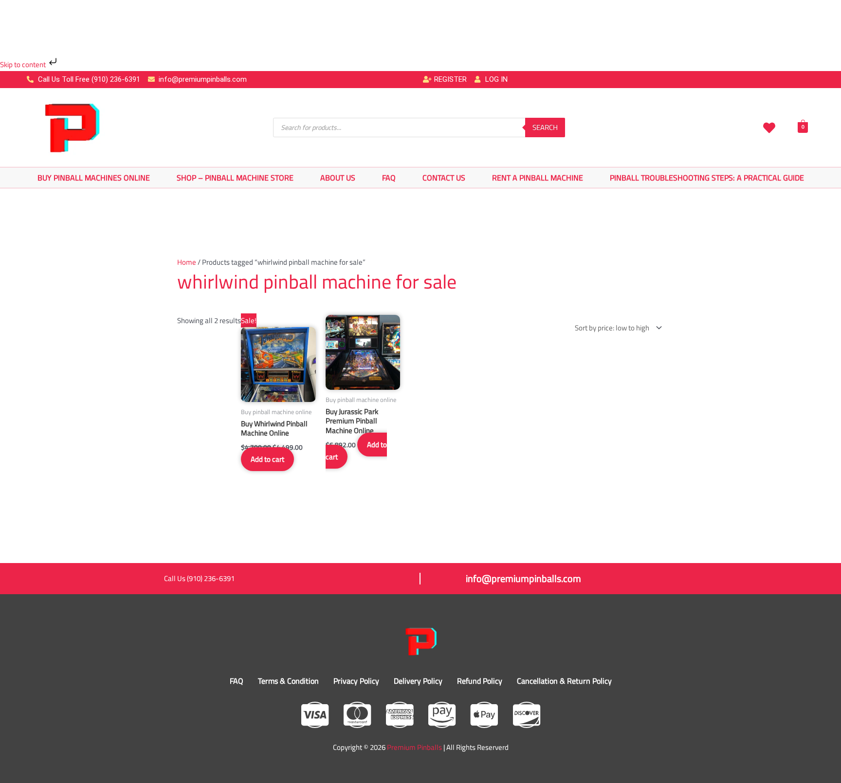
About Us (337, 177)
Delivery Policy (418, 681)
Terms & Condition (288, 681)
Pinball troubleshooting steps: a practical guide (707, 177)
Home (186, 262)
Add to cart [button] (267, 459)
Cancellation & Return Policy (564, 681)
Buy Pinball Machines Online (93, 177)
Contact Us (443, 177)
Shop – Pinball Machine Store (235, 177)
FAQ (389, 177)
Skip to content (23, 64)
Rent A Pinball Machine (537, 177)
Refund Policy (479, 681)
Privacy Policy (356, 681)
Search (545, 127)
